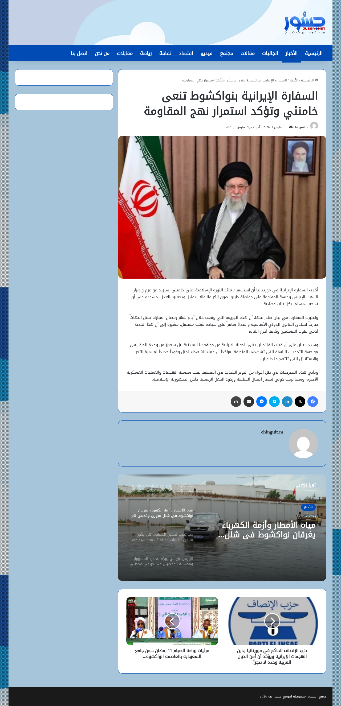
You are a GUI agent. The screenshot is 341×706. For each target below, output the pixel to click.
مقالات (248, 53)
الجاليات (270, 53)
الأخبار (292, 53)
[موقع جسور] (304, 23)
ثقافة (165, 53)
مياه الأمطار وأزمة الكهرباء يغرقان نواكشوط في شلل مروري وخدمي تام (269, 529)
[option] (222, 527)
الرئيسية (314, 53)
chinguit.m (301, 127)
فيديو (207, 53)
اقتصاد (186, 53)
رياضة (146, 53)
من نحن (102, 53)
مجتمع (226, 53)
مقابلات (125, 53)
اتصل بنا (79, 53)
